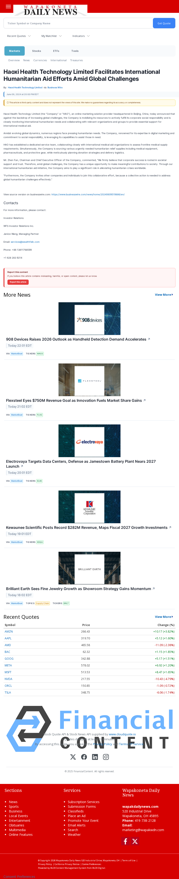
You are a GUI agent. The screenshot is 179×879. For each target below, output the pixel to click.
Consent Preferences (19, 876)
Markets (14, 51)
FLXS (39, 414)
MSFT (8, 672)
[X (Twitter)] (73, 757)
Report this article (18, 282)
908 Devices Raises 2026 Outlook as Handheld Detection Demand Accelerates (78, 339)
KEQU (40, 542)
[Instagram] (106, 757)
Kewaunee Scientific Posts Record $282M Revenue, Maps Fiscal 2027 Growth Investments (89, 527)
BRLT (66, 603)
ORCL (8, 686)
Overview (14, 60)
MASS (40, 353)
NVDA (8, 679)
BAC (7, 652)
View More (163, 294)
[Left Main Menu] (8, 6)
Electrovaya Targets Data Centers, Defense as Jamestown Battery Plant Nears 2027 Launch (81, 464)
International (59, 60)
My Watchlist (49, 36)
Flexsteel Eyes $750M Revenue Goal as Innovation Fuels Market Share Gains (76, 400)
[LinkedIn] (95, 757)
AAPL (8, 638)
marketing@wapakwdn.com (143, 830)
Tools (75, 51)
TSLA (8, 692)
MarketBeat (16, 353)
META (8, 665)
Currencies (40, 60)
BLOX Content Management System (68, 867)
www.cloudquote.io (122, 734)
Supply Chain (42, 603)
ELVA (39, 481)
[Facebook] (84, 757)
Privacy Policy (102, 744)
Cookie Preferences (91, 864)
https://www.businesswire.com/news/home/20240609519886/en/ (88, 194)
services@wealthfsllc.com (25, 241)
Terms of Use (128, 860)
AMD (8, 645)
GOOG (9, 659)
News (26, 60)
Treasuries (76, 60)
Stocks (36, 51)
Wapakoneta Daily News (68, 860)
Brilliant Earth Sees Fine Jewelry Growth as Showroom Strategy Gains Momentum (80, 588)
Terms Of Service (131, 744)
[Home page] (50, 9)
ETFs (56, 51)
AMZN (9, 631)
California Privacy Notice (67, 864)
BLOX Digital (98, 867)
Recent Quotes (16, 36)
